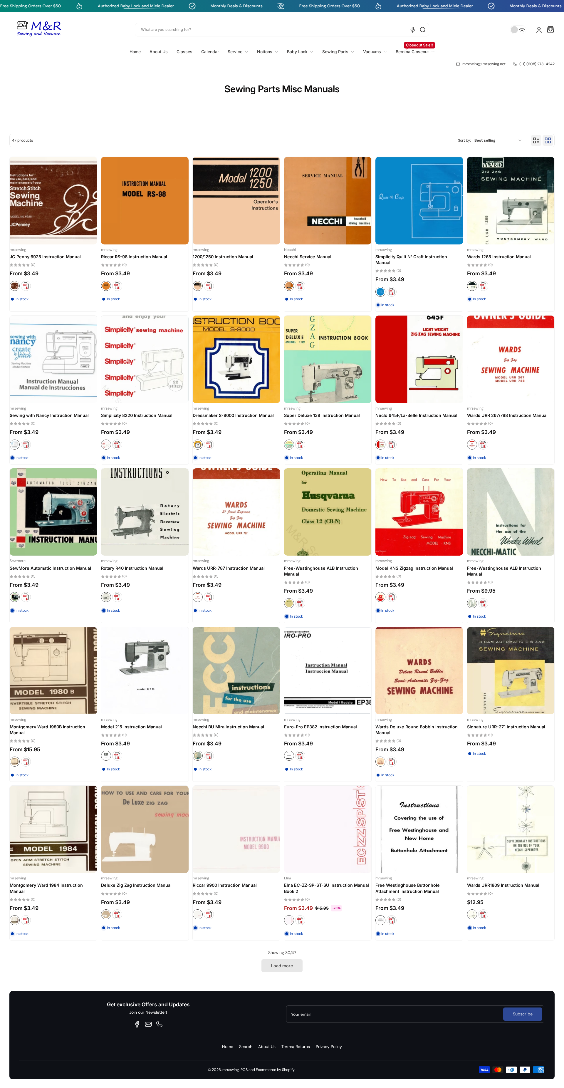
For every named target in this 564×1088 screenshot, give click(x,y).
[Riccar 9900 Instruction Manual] (236, 829)
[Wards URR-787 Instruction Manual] (236, 512)
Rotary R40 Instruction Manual (132, 568)
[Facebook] (137, 1024)
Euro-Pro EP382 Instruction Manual (320, 726)
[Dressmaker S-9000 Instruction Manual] (236, 359)
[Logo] (38, 29)
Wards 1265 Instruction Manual (499, 256)
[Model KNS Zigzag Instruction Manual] (419, 512)
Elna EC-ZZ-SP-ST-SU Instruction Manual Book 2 (326, 888)
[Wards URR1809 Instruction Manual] (510, 829)
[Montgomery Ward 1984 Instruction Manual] (53, 829)
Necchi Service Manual (307, 256)
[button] (550, 30)
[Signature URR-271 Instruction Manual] (510, 670)
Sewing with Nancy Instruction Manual (49, 415)
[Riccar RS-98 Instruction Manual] (144, 200)
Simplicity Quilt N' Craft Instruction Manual (411, 259)
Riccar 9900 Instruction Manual (225, 885)
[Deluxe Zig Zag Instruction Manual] (144, 829)
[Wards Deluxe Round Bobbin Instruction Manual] (419, 670)
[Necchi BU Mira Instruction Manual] (236, 670)
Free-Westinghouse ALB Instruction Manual (321, 571)
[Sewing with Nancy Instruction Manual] (53, 359)
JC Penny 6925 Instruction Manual (45, 256)
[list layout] (536, 140)
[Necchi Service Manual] (327, 200)
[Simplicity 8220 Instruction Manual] (144, 359)
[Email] (148, 1024)
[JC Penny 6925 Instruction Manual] (53, 200)
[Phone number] (159, 1024)
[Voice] (412, 29)
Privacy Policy (329, 1046)
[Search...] (422, 29)
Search (245, 1046)
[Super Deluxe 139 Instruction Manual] (327, 359)
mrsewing (230, 1069)
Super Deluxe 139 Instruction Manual (322, 415)
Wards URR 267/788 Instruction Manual (507, 415)
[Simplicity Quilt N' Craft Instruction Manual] (419, 200)
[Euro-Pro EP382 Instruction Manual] (327, 670)
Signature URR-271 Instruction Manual (506, 726)
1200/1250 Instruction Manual (223, 256)
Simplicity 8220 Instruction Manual (136, 415)
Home (227, 1046)
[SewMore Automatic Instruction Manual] (53, 512)
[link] (238, 51)
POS (244, 1069)
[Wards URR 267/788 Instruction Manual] (510, 359)
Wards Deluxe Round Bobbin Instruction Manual (416, 729)
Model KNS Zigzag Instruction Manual (414, 568)
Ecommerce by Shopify (275, 1069)
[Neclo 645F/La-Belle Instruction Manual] (419, 359)
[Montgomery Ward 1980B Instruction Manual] (53, 670)
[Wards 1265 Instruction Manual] (510, 200)
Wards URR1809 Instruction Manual (503, 885)
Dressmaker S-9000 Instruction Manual (233, 415)
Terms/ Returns (295, 1046)
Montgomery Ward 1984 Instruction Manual (46, 888)
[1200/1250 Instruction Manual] (236, 200)
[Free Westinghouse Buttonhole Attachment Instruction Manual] (419, 829)
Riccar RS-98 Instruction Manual (134, 256)
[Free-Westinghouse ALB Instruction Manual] (327, 512)
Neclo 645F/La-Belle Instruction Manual (416, 415)
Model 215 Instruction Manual (131, 726)
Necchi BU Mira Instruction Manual (228, 726)
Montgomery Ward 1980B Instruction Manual (47, 729)
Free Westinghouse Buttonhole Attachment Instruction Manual (407, 888)
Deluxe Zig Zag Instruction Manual (136, 885)
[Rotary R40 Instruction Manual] (144, 512)
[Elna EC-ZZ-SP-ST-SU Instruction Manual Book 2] (327, 829)
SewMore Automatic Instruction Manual (50, 568)
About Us (267, 1046)
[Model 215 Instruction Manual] (144, 670)
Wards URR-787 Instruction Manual (229, 568)
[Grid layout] (548, 140)
